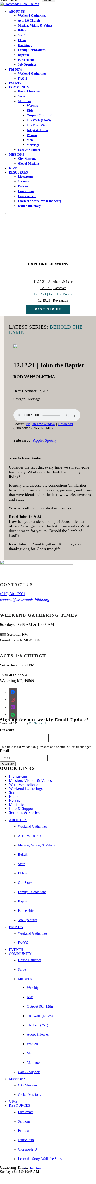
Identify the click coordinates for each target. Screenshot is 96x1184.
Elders (14, 796)
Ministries (17, 804)
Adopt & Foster (38, 1034)
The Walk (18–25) (40, 1016)
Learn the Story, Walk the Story (40, 1159)
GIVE (13, 1101)
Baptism (23, 901)
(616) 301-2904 (12, 594)
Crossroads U (27, 1149)
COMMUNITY (20, 953)
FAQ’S (23, 943)
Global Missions (29, 1094)
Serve (22, 969)
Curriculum (26, 1140)
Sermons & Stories (24, 812)
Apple (38, 440)
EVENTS (16, 949)
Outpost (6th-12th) (40, 1006)
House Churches (29, 960)
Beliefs (23, 854)
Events (14, 800)
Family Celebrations (32, 892)
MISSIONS (17, 1079)
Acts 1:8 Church (29, 836)
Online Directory (30, 1168)
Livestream (18, 776)
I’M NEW (16, 927)
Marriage (33, 1062)
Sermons (24, 1121)
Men (30, 1053)
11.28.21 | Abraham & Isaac (53, 282)
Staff (13, 792)
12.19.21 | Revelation (53, 300)
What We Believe (23, 784)
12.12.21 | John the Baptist (53, 294)
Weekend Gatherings (26, 788)
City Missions (27, 1085)
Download (65, 424)
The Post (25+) (37, 1025)
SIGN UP (8, 764)
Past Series (48, 309)
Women (32, 1044)
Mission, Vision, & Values (30, 780)
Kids (30, 997)
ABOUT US (18, 820)
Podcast (23, 1131)
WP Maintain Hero (39, 723)
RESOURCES (19, 1105)
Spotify (51, 440)
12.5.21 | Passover (53, 288)
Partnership (26, 910)
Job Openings (27, 920)
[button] (1, 1179)
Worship (33, 988)
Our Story (25, 882)
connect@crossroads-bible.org (24, 599)
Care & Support (22, 808)
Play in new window (40, 424)
